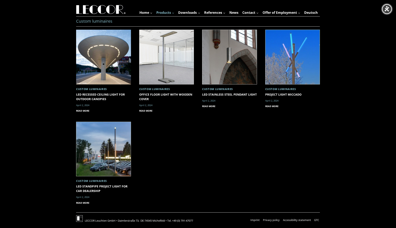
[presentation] (103, 57)
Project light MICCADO (283, 94)
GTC (316, 220)
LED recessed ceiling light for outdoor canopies (100, 96)
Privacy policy (271, 220)
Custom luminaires (91, 89)
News (233, 12)
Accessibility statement (297, 220)
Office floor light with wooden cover (165, 96)
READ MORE (82, 111)
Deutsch (311, 12)
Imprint (255, 220)
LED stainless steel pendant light (229, 94)
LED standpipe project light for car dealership (101, 188)
